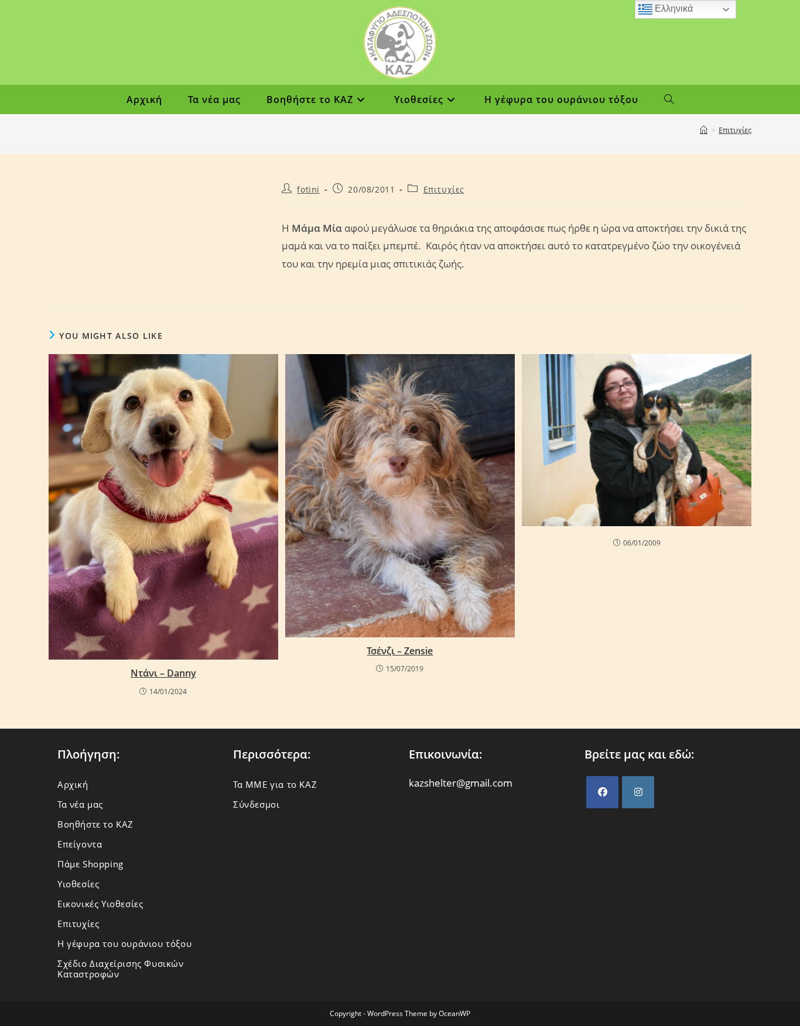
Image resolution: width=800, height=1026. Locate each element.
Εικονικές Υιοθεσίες (100, 904)
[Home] (703, 130)
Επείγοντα (79, 844)
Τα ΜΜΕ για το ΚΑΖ (275, 784)
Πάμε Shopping (90, 864)
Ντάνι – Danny (163, 673)
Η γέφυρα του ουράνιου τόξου (124, 943)
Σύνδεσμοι (256, 804)
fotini (308, 189)
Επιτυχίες (735, 130)
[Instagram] (638, 792)
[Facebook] (602, 792)
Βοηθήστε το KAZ (95, 824)
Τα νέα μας (80, 804)
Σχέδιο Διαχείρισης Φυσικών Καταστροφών (120, 969)
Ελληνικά (672, 8)
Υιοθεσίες (78, 884)
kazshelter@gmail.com (460, 783)
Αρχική (72, 784)
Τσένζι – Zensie (400, 650)
